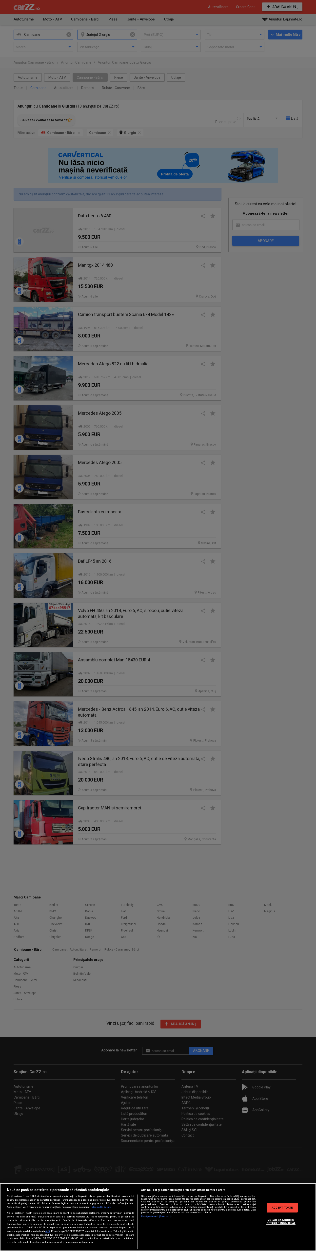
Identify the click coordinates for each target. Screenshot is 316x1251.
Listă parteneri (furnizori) (156, 1216)
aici (47, 1231)
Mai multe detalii (101, 1207)
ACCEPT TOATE (282, 1207)
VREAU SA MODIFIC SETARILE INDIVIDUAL (281, 1221)
